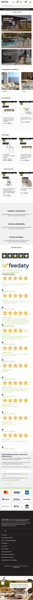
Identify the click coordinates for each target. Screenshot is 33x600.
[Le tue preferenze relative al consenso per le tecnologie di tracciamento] (2, 597)
